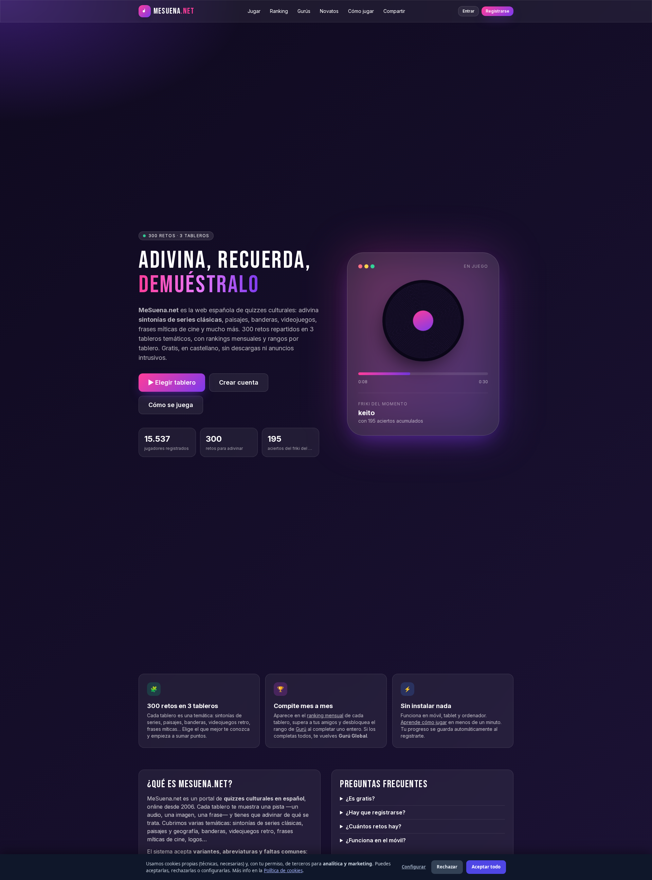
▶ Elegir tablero (172, 382)
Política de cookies (283, 870)
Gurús (303, 11)
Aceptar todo (486, 867)
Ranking (279, 11)
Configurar (414, 867)
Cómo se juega (170, 404)
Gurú (301, 729)
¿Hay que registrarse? (375, 812)
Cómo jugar (361, 11)
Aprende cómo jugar (424, 722)
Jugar (254, 11)
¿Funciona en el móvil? (376, 840)
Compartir (394, 11)
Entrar (468, 11)
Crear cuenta (238, 382)
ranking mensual (325, 715)
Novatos (329, 11)
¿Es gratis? (360, 798)
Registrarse (497, 11)
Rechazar (447, 867)
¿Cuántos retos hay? (373, 826)
